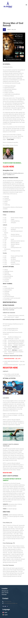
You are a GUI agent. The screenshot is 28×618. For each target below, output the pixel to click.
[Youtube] (5, 606)
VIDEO (4, 508)
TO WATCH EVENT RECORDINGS (12, 163)
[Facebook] (3, 606)
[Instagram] (7, 606)
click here (14, 346)
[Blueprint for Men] (8, 5)
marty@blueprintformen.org (13, 375)
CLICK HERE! (10, 139)
